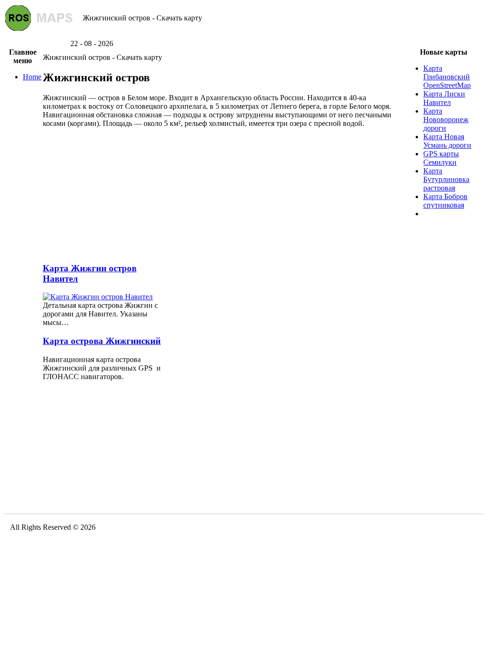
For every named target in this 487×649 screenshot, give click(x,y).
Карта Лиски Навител (444, 98)
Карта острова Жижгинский (102, 341)
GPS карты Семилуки (441, 158)
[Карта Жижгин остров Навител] (98, 297)
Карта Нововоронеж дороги (445, 119)
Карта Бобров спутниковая (445, 200)
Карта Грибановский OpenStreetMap (447, 76)
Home (32, 77)
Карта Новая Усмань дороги (447, 141)
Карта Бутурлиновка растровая (446, 179)
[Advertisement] (243, 35)
